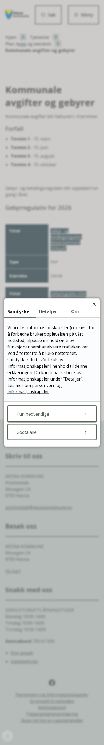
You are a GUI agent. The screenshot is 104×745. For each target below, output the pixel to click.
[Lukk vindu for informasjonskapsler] (94, 304)
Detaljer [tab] (48, 311)
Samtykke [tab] (18, 311)
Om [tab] (75, 311)
